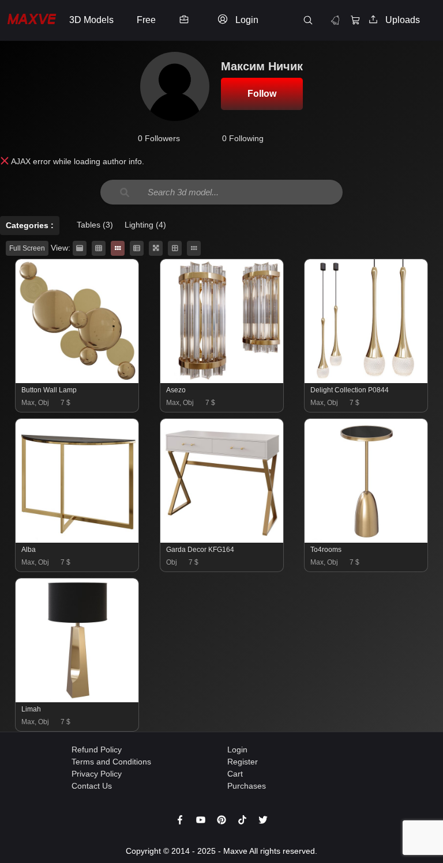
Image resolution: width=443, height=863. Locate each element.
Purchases (246, 785)
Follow (261, 94)
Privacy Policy (97, 773)
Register (242, 761)
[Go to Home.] (31, 20)
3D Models (91, 20)
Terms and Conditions (111, 761)
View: (60, 247)
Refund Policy (97, 749)
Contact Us (92, 785)
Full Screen (27, 248)
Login (237, 749)
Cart (235, 773)
